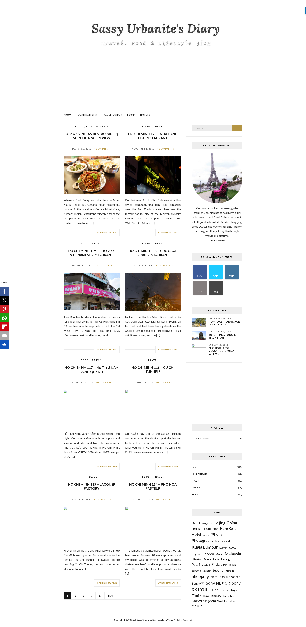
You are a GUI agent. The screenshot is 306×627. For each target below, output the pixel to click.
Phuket (217, 564)
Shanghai (228, 570)
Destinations (87, 114)
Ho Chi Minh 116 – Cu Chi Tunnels (152, 369)
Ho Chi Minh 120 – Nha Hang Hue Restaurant (153, 136)
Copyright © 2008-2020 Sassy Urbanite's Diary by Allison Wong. (144, 620)
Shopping (200, 576)
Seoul (216, 570)
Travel (158, 126)
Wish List (222, 601)
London (208, 554)
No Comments (102, 149)
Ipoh (217, 540)
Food (131, 114)
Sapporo (196, 570)
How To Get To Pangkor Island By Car (224, 323)
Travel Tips (228, 596)
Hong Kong (228, 529)
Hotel (196, 534)
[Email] (4, 335)
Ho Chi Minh (210, 529)
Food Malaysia (97, 126)
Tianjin (196, 595)
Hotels (145, 114)
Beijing (219, 523)
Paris (215, 559)
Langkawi (196, 554)
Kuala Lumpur (205, 546)
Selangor (207, 570)
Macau (219, 554)
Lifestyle (196, 487)
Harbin (196, 528)
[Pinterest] (4, 309)
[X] (4, 300)
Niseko (196, 559)
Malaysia (233, 553)
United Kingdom (204, 601)
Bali (194, 523)
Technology (229, 590)
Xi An (232, 601)
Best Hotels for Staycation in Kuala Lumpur (221, 351)
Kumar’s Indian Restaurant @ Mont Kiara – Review (91, 136)
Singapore (233, 577)
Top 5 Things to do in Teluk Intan (222, 336)
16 (100, 596)
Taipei (214, 590)
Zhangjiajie (197, 605)
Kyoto (232, 547)
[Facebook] (4, 291)
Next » (111, 596)
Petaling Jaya (201, 564)
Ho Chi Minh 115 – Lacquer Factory (91, 486)
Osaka (207, 559)
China (232, 522)
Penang (225, 559)
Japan (226, 540)
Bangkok (205, 523)
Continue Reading (107, 233)
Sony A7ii (198, 583)
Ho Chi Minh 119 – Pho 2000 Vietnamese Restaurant (91, 253)
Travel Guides (112, 114)
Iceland (206, 535)
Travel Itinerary (212, 595)
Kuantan (223, 547)
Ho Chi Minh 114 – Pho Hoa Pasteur (153, 486)
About (68, 114)
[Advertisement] (153, 83)
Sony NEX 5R (218, 582)
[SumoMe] (4, 344)
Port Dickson (229, 565)
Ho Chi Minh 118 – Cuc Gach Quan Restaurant (152, 253)
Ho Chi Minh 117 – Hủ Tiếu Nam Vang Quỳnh (92, 369)
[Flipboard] (4, 326)
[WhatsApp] (4, 318)
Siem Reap (218, 577)
